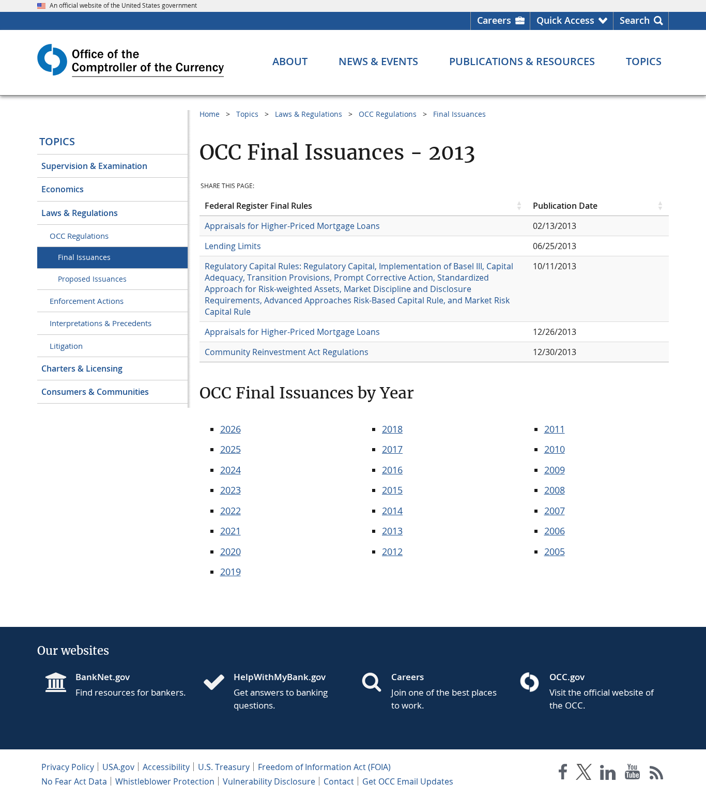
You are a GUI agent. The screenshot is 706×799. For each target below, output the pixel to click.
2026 (230, 429)
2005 (554, 551)
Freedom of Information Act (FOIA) (324, 767)
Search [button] (635, 20)
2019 (230, 571)
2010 (554, 449)
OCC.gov (567, 677)
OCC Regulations (79, 236)
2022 (230, 510)
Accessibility (166, 767)
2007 (554, 510)
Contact (339, 781)
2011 (554, 429)
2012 (392, 551)
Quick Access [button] (565, 20)
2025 (230, 449)
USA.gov (118, 767)
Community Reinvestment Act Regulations (287, 352)
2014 (392, 510)
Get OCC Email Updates (407, 781)
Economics (62, 189)
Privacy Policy (67, 767)
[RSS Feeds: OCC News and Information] (657, 774)
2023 (230, 490)
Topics (57, 141)
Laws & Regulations (79, 213)
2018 (392, 429)
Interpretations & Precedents (100, 323)
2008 (554, 490)
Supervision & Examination (94, 166)
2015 (392, 490)
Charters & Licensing (81, 368)
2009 (554, 470)
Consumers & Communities (95, 391)
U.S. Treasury (224, 767)
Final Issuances (84, 257)
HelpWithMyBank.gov (280, 677)
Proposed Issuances (92, 279)
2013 (392, 531)
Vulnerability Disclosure (269, 781)
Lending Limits (233, 246)
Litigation (66, 346)
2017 (392, 449)
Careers (494, 20)
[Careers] (375, 683)
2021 (230, 531)
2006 (554, 531)
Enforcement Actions (87, 301)
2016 (392, 470)
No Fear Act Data (74, 781)
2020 (230, 551)
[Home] (218, 683)
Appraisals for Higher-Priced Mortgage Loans (292, 226)
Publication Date (565, 205)
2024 (230, 470)
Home (209, 114)
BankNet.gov (102, 677)
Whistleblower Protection (164, 781)
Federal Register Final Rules (258, 205)
